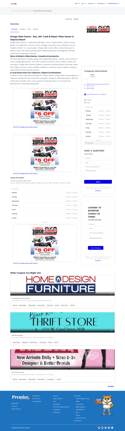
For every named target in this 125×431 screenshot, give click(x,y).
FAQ (54, 401)
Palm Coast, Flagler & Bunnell (61, 407)
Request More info (81, 418)
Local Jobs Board (36, 401)
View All (57, 305)
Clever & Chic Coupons (18, 372)
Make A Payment (57, 398)
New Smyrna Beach (34, 342)
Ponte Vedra (56, 412)
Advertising (77, 396)
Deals (76, 3)
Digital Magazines (80, 407)
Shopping (19, 10)
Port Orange (43, 342)
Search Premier (36, 398)
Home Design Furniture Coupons (21, 298)
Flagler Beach (32, 305)
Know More (98, 190)
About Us (55, 396)
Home (13, 10)
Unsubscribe (56, 404)
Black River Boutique (17, 335)
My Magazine (36, 396)
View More (111, 386)
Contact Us (14, 406)
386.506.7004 (14, 403)
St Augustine (56, 409)
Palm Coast (50, 305)
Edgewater (25, 342)
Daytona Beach (27, 10)
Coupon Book (79, 404)
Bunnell (15, 305)
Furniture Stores (65, 305)
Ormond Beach (41, 305)
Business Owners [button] (113, 3)
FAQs (77, 412)
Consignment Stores (51, 379)
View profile (92, 76)
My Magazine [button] (101, 3)
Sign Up (78, 415)
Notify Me (69, 19)
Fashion (50, 342)
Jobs (83, 3)
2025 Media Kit (80, 409)
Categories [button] (91, 3)
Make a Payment (16, 409)
